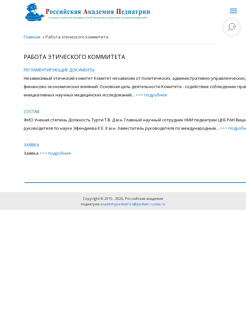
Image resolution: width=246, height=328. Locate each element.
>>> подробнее (151, 95)
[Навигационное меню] (233, 11)
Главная (32, 37)
